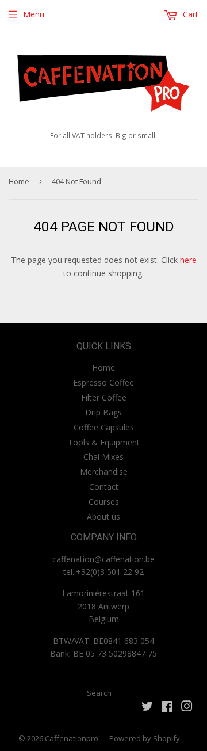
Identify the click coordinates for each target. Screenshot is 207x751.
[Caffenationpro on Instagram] (187, 707)
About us (103, 516)
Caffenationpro (71, 738)
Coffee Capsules (104, 427)
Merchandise (104, 471)
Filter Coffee (103, 397)
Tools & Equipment (104, 442)
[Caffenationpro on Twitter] (147, 707)
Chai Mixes (103, 456)
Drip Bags (103, 412)
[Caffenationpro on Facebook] (167, 707)
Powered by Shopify (144, 738)
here (188, 259)
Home (19, 181)
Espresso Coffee (103, 382)
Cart (189, 14)
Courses (104, 501)
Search (99, 693)
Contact (103, 486)
